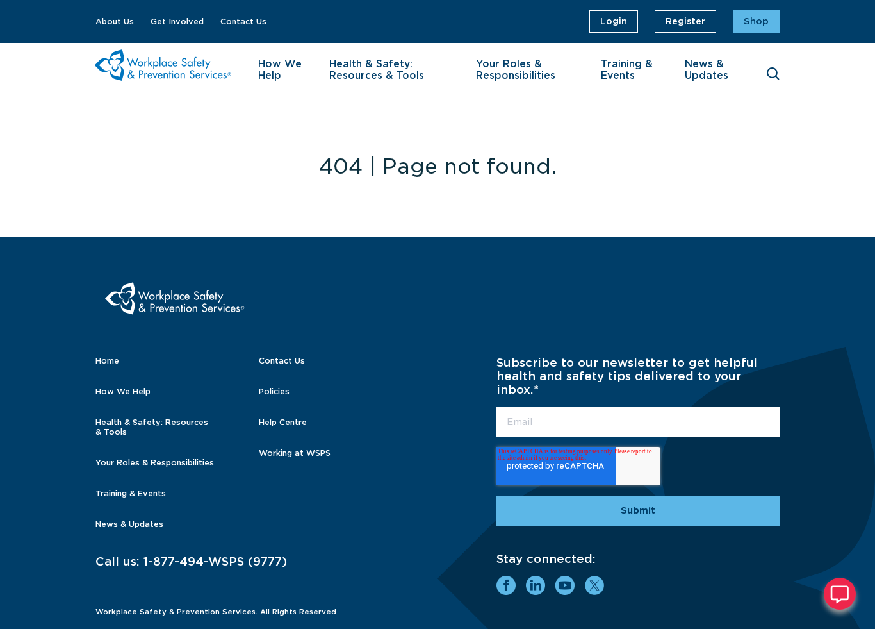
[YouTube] (565, 585)
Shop (756, 21)
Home (107, 360)
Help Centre (283, 422)
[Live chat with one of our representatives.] (840, 594)
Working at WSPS (295, 453)
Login (613, 21)
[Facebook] (506, 585)
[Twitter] (594, 585)
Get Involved (177, 21)
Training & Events (627, 69)
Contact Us (243, 21)
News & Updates (706, 69)
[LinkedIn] (535, 585)
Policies (274, 391)
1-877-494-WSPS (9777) (215, 561)
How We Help (280, 69)
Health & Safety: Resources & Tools (376, 69)
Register (685, 21)
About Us (114, 21)
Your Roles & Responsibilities (515, 69)
